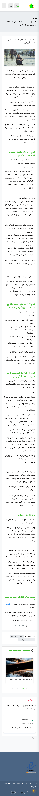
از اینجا (8, 604)
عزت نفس (30, 639)
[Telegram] (22, 792)
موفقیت (22, 639)
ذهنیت (20, 636)
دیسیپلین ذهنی (27, 676)
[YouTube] (13, 792)
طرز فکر (13, 636)
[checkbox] (34, 791)
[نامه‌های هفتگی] (17, 792)
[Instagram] (26, 792)
